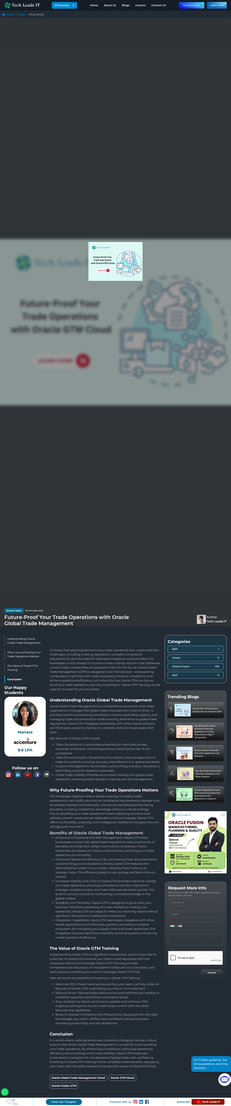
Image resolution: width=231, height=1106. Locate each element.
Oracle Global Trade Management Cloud (78, 1077)
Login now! (217, 5)
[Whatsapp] (5, 1092)
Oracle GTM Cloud (122, 1077)
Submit (212, 972)
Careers (140, 5)
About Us (110, 5)
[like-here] (9, 1102)
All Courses (62, 5)
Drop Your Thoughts (64, 1101)
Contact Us (158, 5)
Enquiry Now (191, 5)
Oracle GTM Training (135, 685)
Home (94, 5)
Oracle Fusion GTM (64, 1085)
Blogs (125, 5)
